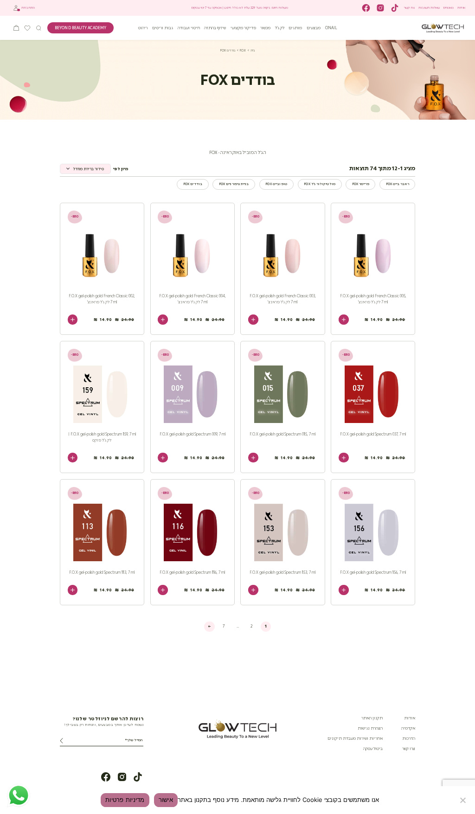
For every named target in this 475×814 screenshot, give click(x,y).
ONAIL (331, 28)
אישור (166, 799)
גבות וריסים (162, 28)
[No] (463, 800)
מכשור (265, 28)
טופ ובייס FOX (276, 184)
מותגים (295, 28)
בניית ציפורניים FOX (234, 184)
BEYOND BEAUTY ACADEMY (80, 28)
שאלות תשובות (429, 8)
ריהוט (143, 28)
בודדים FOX (192, 184)
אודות (461, 8)
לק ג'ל (279, 28)
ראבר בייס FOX (397, 184)
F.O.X (243, 50)
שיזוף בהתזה (215, 28)
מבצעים (314, 28)
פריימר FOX (360, 184)
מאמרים (448, 8)
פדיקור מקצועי (243, 28)
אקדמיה (408, 728)
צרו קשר (409, 8)
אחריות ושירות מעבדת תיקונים (355, 738)
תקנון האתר (372, 718)
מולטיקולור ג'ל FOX (319, 184)
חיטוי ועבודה (189, 28)
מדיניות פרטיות (125, 799)
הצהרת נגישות (370, 728)
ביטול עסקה (373, 748)
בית (252, 50)
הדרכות (408, 738)
